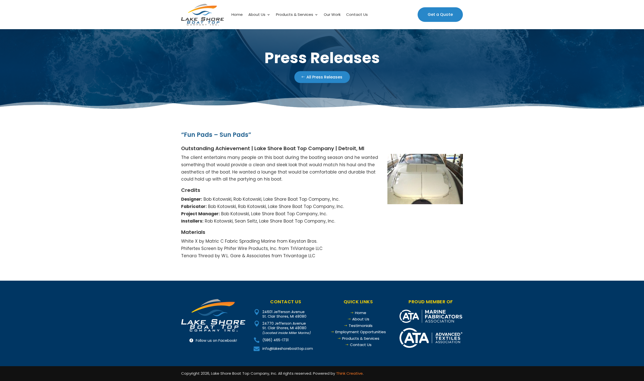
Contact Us (357, 14)
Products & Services (294, 14)
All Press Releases (324, 77)
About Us (256, 14)
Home (237, 14)
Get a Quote (440, 14)
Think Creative (349, 373)
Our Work (332, 14)
